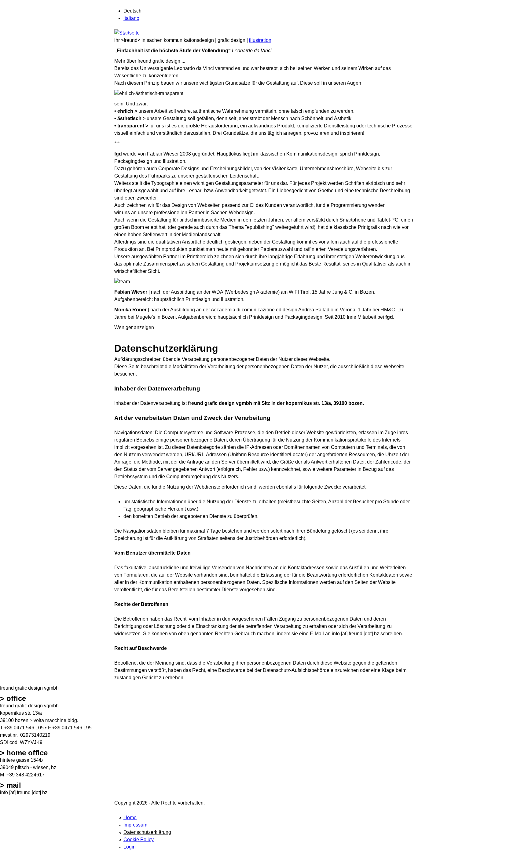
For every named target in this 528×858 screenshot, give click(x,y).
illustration (260, 40)
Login (129, 846)
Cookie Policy (138, 839)
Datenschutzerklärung (147, 832)
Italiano (131, 18)
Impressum (135, 824)
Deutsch (132, 10)
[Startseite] (127, 32)
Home (130, 817)
